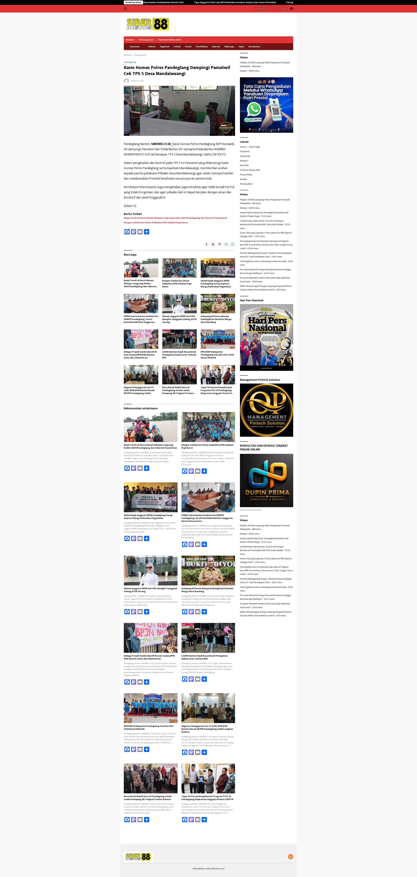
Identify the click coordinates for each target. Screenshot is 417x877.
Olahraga (229, 46)
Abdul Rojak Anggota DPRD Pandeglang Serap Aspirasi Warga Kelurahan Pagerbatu (216, 283)
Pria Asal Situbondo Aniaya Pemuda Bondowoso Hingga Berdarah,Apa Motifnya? (265, 271)
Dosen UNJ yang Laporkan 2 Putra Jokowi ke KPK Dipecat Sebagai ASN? (266, 234)
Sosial (188, 46)
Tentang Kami (146, 40)
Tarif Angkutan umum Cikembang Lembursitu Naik (263, 261)
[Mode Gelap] (291, 8)
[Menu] (126, 8)
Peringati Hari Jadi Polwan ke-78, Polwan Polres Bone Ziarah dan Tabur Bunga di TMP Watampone (289, 2)
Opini (241, 46)
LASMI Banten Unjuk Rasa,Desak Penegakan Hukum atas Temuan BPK (179, 354)
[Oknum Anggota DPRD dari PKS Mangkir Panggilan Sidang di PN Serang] (179, 303)
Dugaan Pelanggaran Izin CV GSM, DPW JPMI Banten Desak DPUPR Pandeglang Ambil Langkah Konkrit (139, 390)
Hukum (152, 46)
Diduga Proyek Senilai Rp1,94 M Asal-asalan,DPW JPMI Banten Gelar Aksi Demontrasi (140, 354)
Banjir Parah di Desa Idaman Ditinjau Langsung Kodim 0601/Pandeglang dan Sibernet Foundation (175, 218)
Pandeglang (130, 62)
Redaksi (130, 40)
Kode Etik (244, 165)
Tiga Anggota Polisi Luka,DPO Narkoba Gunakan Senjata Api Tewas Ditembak (186, 2)
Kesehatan (254, 46)
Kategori (244, 161)
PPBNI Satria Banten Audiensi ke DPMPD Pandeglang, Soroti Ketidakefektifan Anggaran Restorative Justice (141, 319)
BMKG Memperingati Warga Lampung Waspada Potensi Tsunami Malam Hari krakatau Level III (265, 288)
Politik (177, 46)
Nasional (134, 46)
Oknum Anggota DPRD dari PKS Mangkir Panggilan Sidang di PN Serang (179, 319)
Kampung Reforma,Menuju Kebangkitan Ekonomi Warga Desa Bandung (216, 319)
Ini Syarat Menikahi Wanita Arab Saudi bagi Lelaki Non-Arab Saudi (265, 279)
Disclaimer (245, 151)
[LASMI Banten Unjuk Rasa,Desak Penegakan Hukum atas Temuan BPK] (179, 339)
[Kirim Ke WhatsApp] (232, 244)
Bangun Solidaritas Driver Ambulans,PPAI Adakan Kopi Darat (156, 222)
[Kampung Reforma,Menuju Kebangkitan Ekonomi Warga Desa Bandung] (218, 303)
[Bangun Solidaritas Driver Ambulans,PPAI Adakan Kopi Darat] (179, 268)
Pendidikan (202, 46)
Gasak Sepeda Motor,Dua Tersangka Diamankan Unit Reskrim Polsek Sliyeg (264, 214)
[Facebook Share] (206, 244)
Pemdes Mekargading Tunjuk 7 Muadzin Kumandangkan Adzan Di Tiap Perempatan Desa (266, 254)
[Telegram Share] (226, 244)
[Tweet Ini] (213, 244)
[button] (285, 8)
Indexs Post (245, 156)
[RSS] (290, 857)
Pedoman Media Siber (169, 40)
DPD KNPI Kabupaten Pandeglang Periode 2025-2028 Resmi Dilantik (217, 354)
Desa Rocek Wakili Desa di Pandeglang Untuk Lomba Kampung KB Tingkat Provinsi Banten (178, 390)
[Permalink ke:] (126, 81)
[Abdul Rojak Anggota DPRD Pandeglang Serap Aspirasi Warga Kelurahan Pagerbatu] (218, 268)
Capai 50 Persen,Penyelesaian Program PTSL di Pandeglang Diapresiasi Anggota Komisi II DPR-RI (216, 390)
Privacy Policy (246, 175)
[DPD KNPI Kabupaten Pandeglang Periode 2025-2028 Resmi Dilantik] (218, 339)
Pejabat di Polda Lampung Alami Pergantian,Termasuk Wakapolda (265, 64)
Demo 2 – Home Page (250, 147)
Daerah (216, 46)
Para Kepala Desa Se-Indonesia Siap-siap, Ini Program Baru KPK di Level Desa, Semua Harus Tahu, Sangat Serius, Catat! (266, 244)
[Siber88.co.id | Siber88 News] (148, 24)
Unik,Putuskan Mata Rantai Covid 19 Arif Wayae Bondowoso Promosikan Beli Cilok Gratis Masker (261, 222)
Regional (164, 46)
